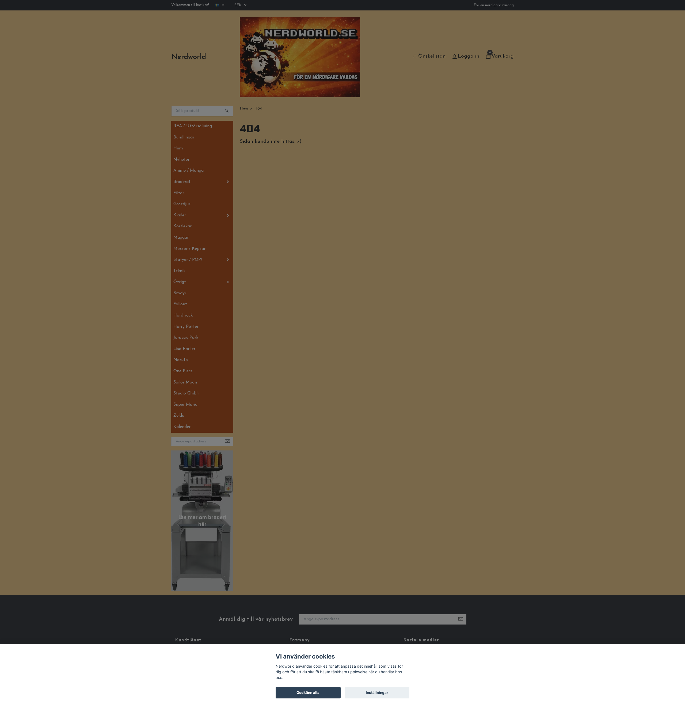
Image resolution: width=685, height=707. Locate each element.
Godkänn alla (307, 692)
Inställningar (377, 692)
